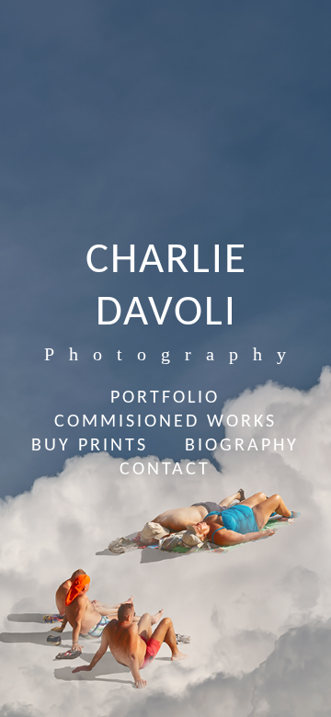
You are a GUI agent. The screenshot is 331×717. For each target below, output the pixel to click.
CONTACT (165, 470)
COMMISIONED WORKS (165, 422)
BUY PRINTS (89, 446)
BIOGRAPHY (242, 446)
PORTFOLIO (165, 398)
